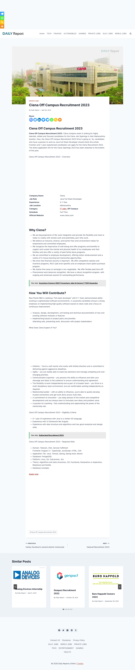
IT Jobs (63, 209)
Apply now (33, 474)
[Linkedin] (39, 120)
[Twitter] (35, 120)
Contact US (55, 640)
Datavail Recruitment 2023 (98, 545)
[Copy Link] (56, 120)
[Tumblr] (76, 630)
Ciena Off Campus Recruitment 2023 (43, 532)
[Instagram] (67, 630)
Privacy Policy (79, 640)
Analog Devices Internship (28, 589)
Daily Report (35, 110)
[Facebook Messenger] (43, 120)
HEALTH (67, 652)
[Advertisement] (67, 14)
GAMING (82, 33)
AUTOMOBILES (70, 33)
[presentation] (29, 575)
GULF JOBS (108, 33)
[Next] (119, 586)
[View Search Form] (130, 34)
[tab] (63, 609)
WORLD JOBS (121, 33)
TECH (49, 33)
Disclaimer (66, 640)
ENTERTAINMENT (66, 648)
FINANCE (57, 33)
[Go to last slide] (15, 586)
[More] (60, 120)
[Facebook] (31, 120)
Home (42, 33)
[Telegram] (47, 120)
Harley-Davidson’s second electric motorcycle (45, 545)
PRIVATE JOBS (94, 33)
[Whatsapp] (51, 120)
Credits (80, 664)
